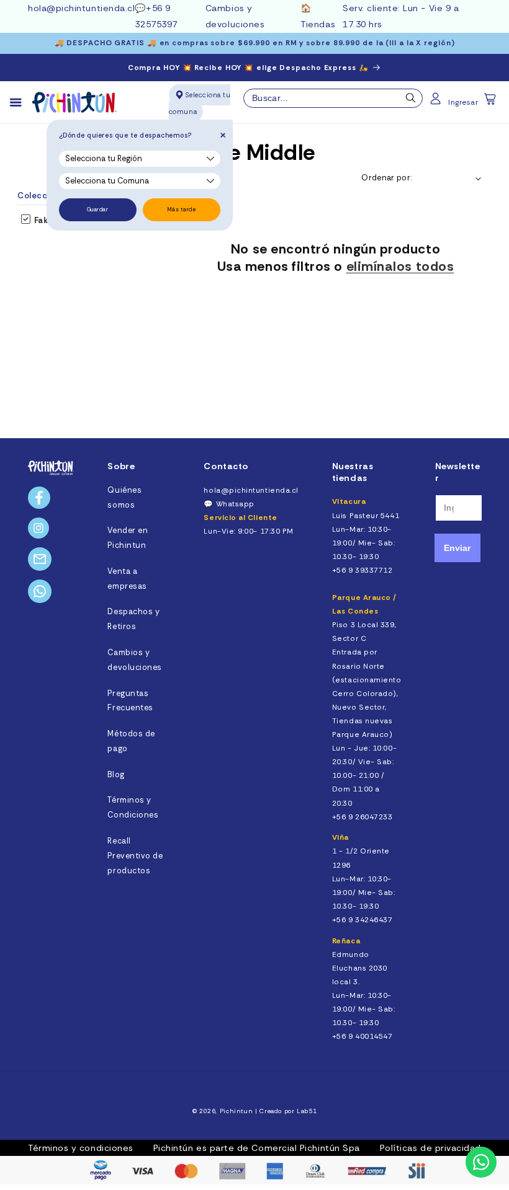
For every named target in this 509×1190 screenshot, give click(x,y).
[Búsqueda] (411, 101)
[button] (491, 102)
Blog (115, 775)
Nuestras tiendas (352, 472)
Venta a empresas (126, 578)
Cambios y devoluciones (134, 660)
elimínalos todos (400, 266)
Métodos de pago (131, 741)
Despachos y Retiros (133, 619)
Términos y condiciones (80, 1147)
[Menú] (21, 102)
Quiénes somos (124, 497)
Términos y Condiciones (132, 807)
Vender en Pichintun (127, 538)
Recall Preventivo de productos (135, 856)
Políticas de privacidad (430, 1147)
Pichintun (236, 1111)
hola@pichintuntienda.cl (81, 8)
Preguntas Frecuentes (130, 701)
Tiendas (317, 24)
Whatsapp (235, 504)
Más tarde (181, 209)
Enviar (457, 548)
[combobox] (333, 98)
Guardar (98, 209)
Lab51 (307, 1111)
